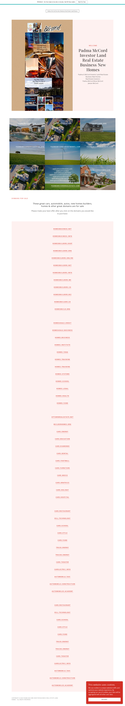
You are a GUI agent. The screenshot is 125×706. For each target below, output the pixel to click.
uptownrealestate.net (62, 417)
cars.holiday (62, 490)
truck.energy (62, 547)
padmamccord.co (62, 171)
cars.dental (62, 453)
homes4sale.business (62, 330)
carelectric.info (62, 569)
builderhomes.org (62, 424)
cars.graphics (62, 482)
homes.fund (62, 403)
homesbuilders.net (62, 265)
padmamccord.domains (62, 173)
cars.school (63, 525)
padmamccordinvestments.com (65, 147)
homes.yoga (62, 352)
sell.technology (62, 518)
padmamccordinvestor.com (62, 169)
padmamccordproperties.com (62, 178)
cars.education (62, 439)
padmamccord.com (27, 123)
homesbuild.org (62, 309)
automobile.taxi (63, 576)
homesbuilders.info (62, 272)
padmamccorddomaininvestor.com (62, 180)
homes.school (62, 381)
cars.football (62, 461)
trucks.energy (62, 555)
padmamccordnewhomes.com (30, 170)
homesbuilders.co (62, 287)
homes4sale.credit (63, 323)
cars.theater (62, 562)
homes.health (62, 396)
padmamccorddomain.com (62, 176)
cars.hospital (62, 497)
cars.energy (62, 431)
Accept (104, 699)
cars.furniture (62, 468)
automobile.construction (62, 584)
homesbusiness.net (62, 229)
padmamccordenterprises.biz (30, 147)
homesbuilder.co (62, 302)
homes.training (62, 359)
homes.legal (62, 388)
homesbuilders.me (62, 280)
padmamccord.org (98, 123)
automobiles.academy (62, 591)
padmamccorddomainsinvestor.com (62, 174)
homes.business (62, 337)
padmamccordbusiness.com (100, 147)
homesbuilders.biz (62, 294)
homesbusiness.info (62, 236)
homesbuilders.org (62, 251)
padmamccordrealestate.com (65, 186)
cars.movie (62, 475)
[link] (62, 11)
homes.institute (62, 345)
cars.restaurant (62, 511)
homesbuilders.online (62, 258)
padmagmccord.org (62, 123)
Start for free (81, 2)
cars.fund (62, 540)
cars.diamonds (62, 446)
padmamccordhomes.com (99, 170)
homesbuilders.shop (62, 243)
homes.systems (62, 374)
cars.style (62, 533)
